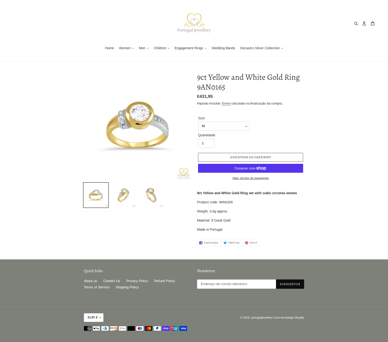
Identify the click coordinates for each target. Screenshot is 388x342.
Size (201, 118)
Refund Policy (164, 281)
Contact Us (111, 281)
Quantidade (206, 135)
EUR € (93, 317)
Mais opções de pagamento (251, 178)
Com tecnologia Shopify (289, 317)
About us (90, 281)
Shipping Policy (127, 287)
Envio (226, 103)
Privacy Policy (137, 281)
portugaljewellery (262, 317)
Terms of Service (97, 287)
